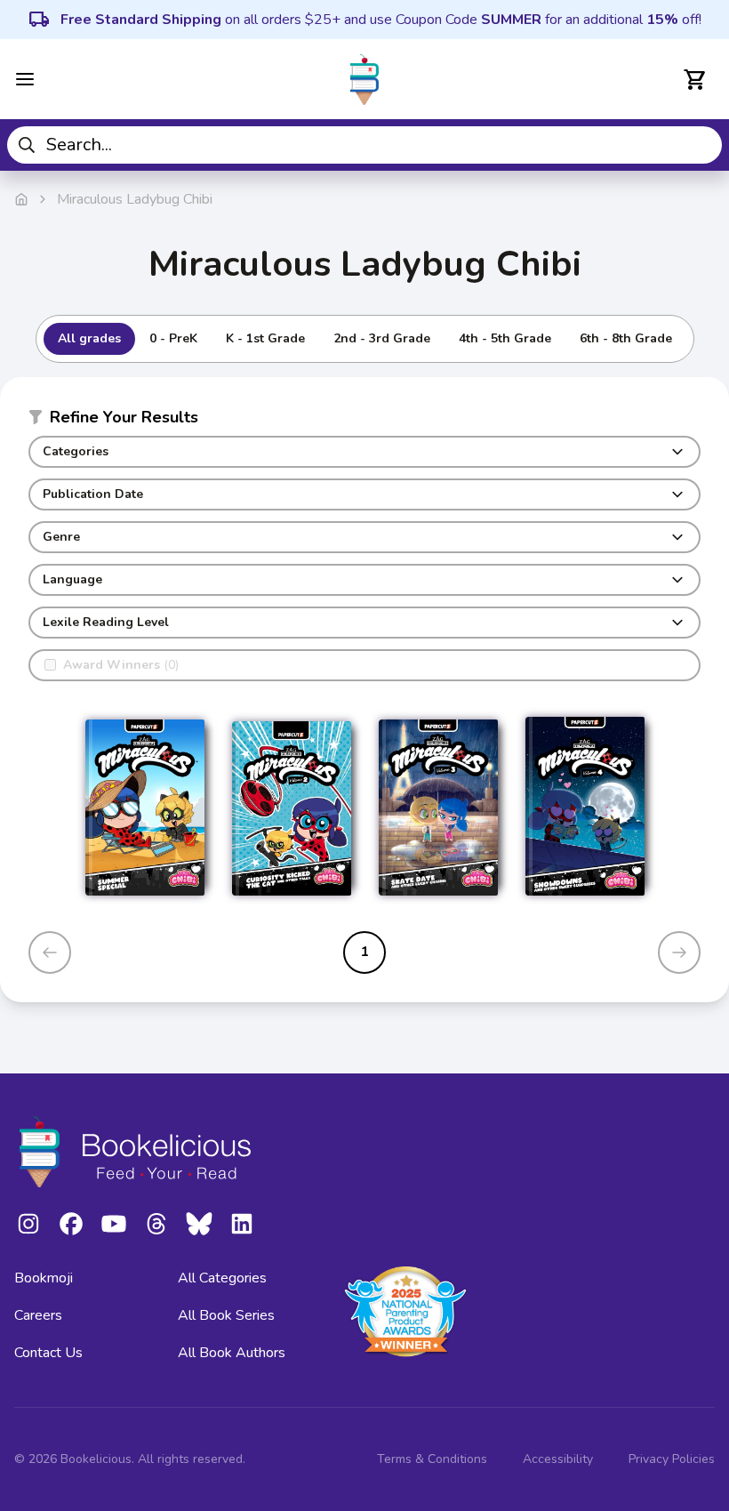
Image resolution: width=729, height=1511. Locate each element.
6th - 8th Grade (626, 338)
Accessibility (558, 1459)
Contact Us (48, 1352)
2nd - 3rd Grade (381, 338)
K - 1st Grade (265, 338)
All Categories (222, 1278)
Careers (38, 1315)
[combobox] (364, 145)
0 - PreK (173, 338)
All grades (89, 338)
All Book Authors (231, 1352)
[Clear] (702, 145)
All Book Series (226, 1315)
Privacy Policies (672, 1459)
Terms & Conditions (432, 1459)
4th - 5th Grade (505, 338)
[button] (364, 421)
